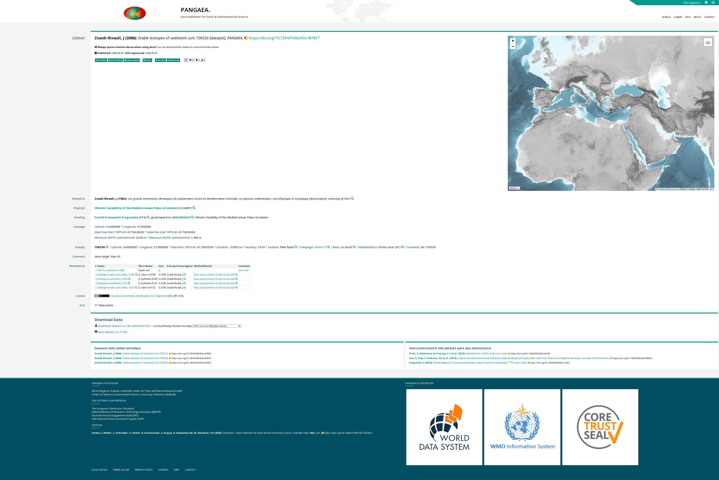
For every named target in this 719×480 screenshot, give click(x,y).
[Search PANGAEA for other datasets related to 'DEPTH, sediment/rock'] (123, 270)
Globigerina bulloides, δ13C (112, 283)
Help (688, 17)
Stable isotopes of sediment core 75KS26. (132, 358)
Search (666, 17)
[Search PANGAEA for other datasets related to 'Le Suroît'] (354, 247)
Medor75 (320, 247)
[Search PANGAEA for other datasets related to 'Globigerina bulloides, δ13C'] (129, 283)
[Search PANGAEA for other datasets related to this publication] (352, 198)
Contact (709, 17)
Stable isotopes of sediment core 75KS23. (132, 353)
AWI (711, 189)
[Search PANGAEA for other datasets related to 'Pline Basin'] (295, 247)
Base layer (672, 189)
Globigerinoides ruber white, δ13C (116, 287)
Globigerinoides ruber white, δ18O (116, 274)
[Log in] (712, 2)
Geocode (243, 270)
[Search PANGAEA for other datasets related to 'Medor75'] (328, 247)
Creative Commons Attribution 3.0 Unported (139, 296)
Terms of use (121, 469)
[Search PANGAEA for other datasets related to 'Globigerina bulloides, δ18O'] (129, 279)
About (697, 17)
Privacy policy (144, 469)
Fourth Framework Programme (116, 217)
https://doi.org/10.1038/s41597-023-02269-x (348, 432)
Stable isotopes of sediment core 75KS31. (132, 362)
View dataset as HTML (113, 332)
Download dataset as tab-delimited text (124, 326)
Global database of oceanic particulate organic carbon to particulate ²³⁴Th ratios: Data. (468, 362)
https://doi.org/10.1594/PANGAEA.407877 (284, 37)
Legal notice (99, 469)
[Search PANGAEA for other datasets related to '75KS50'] (107, 247)
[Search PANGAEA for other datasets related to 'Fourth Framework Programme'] (148, 217)
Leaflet (661, 189)
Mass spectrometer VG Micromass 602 (214, 274)
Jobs (176, 469)
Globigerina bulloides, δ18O (113, 279)
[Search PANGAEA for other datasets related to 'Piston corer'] (402, 247)
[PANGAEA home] (135, 9)
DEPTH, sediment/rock (109, 270)
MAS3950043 (181, 217)
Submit (678, 17)
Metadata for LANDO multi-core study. (458, 353)
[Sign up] (706, 2)
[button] (611, 111)
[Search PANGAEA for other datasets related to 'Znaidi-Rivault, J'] (184, 274)
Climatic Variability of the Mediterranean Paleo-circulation (136, 208)
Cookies (163, 469)
